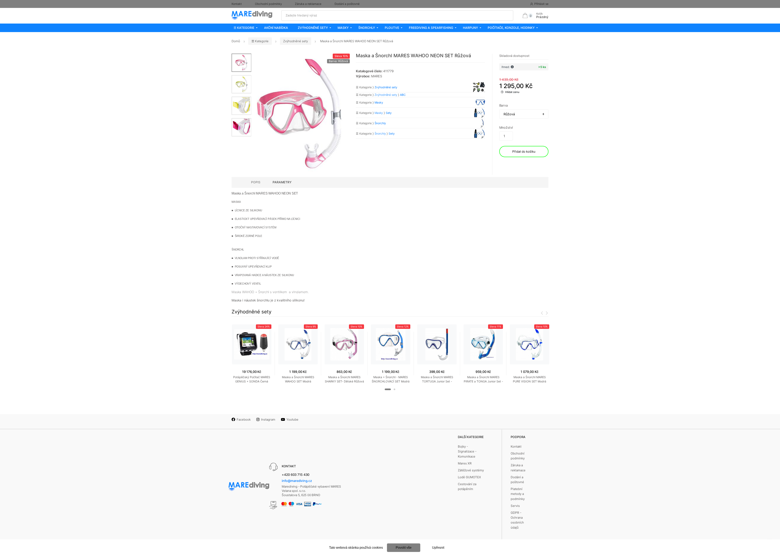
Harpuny (470, 28)
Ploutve (392, 28)
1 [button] (388, 389)
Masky (343, 28)
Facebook (244, 419)
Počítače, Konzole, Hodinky (511, 28)
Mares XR (465, 463)
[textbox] (397, 15)
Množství (506, 127)
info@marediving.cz (297, 481)
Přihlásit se (541, 3)
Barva (503, 105)
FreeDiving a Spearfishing (431, 28)
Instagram (268, 419)
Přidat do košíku (523, 151)
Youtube (292, 419)
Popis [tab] (255, 182)
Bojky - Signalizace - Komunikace (467, 451)
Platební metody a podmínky (518, 494)
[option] (300, 113)
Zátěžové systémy (471, 470)
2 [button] (394, 389)
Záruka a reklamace (308, 3)
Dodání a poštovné (347, 3)
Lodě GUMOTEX (469, 477)
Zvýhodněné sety (313, 28)
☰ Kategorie (244, 28)
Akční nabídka (276, 28)
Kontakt (237, 3)
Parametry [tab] (282, 182)
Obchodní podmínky (268, 3)
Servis (515, 506)
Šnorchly (366, 28)
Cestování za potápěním (467, 486)
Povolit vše (404, 547)
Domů (236, 41)
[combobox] (397, 15)
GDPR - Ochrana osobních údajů (517, 520)
